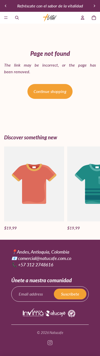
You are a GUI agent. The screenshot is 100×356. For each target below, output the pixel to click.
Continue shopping (50, 91)
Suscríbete (70, 293)
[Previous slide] (5, 6)
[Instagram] (50, 343)
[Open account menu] (82, 17)
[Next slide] (94, 6)
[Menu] (6, 18)
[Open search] (17, 17)
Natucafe (56, 332)
